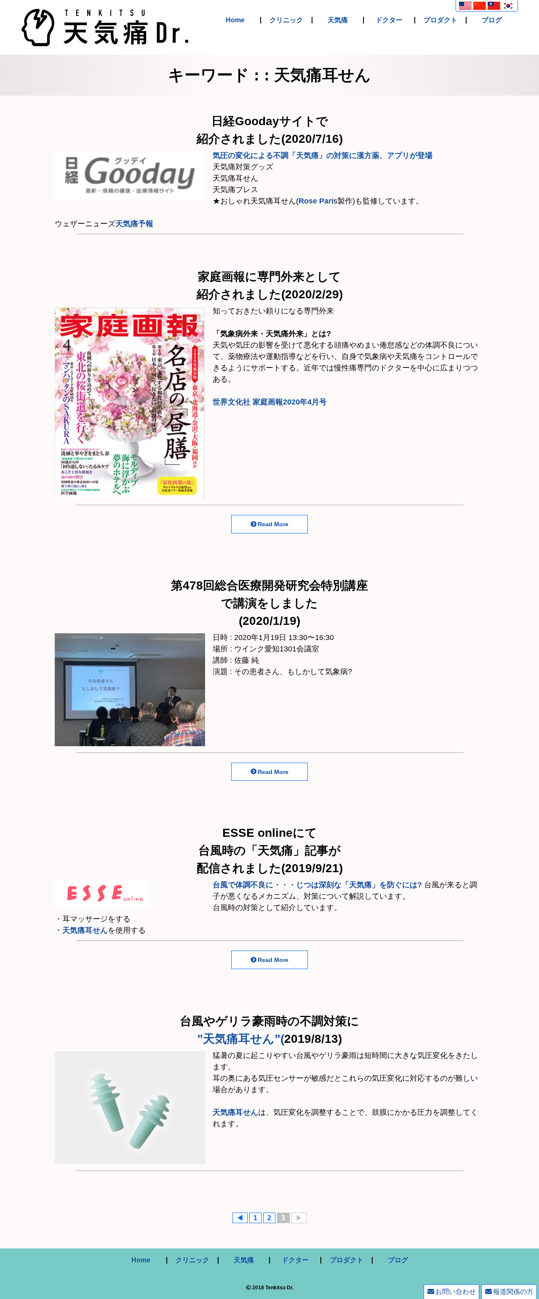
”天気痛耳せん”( (240, 1038)
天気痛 (338, 20)
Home (235, 20)
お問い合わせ (455, 1291)
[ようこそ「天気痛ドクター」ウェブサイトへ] (105, 40)
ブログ (492, 20)
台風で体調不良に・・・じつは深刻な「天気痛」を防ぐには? (317, 885)
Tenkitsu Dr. (279, 1288)
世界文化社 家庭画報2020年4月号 (270, 402)
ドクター (389, 20)
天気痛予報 (134, 224)
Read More (273, 524)
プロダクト (440, 20)
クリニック (286, 20)
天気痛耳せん (85, 930)
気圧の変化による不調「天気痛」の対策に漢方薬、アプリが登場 (322, 155)
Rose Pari (316, 201)
